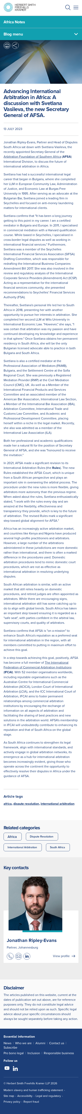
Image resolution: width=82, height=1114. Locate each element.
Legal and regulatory (48, 1096)
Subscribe (10, 1047)
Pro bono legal (14, 1053)
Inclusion (33, 1053)
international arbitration (57, 803)
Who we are (23, 1043)
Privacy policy (12, 1102)
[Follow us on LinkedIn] (15, 1068)
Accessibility (24, 1096)
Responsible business (59, 1053)
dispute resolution (26, 803)
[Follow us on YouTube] (7, 1068)
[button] (67, 8)
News (7, 1043)
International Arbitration (22, 847)
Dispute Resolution (41, 836)
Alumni (40, 1043)
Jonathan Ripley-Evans (32, 940)
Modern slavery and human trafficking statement (33, 1090)
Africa (12, 836)
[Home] (19, 7)
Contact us (56, 1043)
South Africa (57, 847)
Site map (9, 1096)
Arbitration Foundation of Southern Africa (32, 156)
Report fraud (31, 1102)
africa (8, 803)
